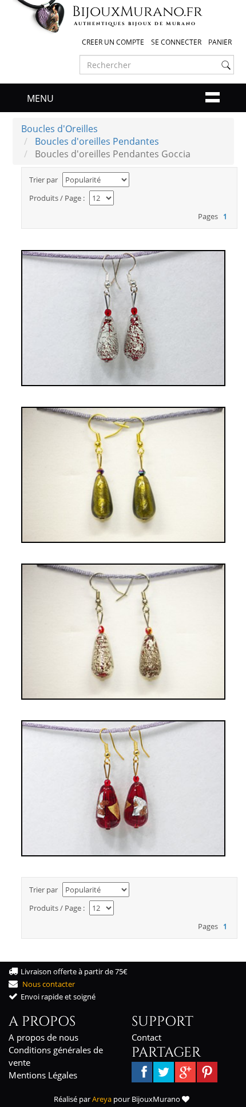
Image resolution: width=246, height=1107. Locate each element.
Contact (146, 1037)
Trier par (43, 179)
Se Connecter (176, 42)
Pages (208, 216)
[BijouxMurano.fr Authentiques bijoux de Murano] (41, 16)
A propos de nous (43, 1037)
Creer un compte (113, 42)
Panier (220, 42)
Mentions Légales (43, 1075)
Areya (102, 1099)
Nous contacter (48, 984)
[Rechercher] (226, 65)
